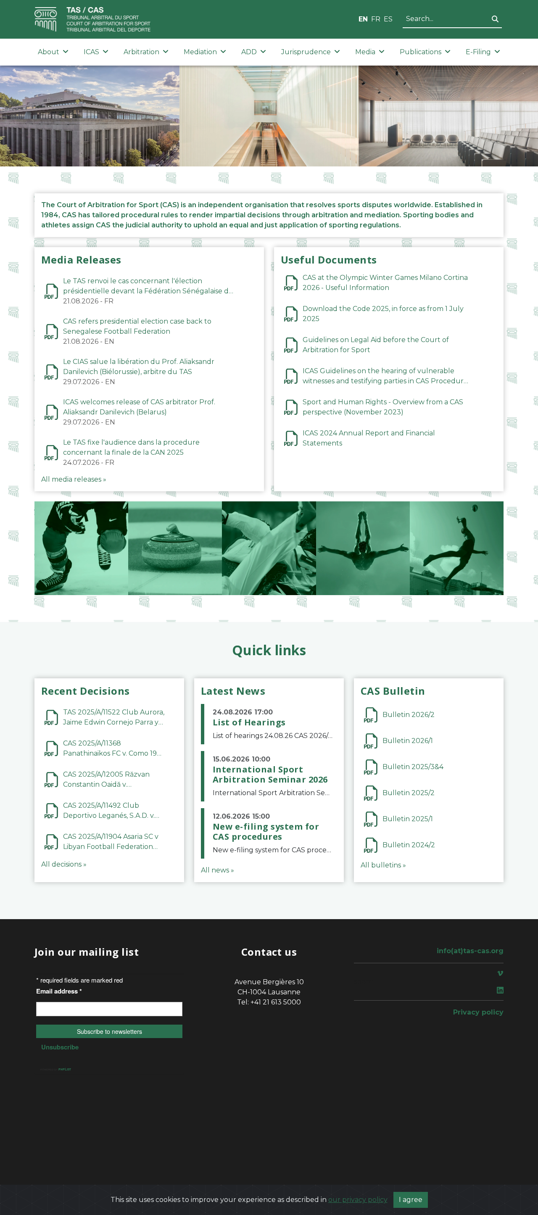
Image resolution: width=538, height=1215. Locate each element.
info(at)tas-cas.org (470, 951)
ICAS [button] (91, 52)
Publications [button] (420, 52)
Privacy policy (478, 1012)
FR (375, 19)
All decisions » (64, 864)
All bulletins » (383, 865)
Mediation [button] (200, 52)
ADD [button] (249, 52)
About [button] (48, 52)
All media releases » (73, 479)
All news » (217, 870)
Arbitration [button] (141, 52)
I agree (410, 1200)
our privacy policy (358, 1200)
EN (363, 19)
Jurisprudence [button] (306, 52)
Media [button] (365, 52)
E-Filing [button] (478, 52)
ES (388, 19)
